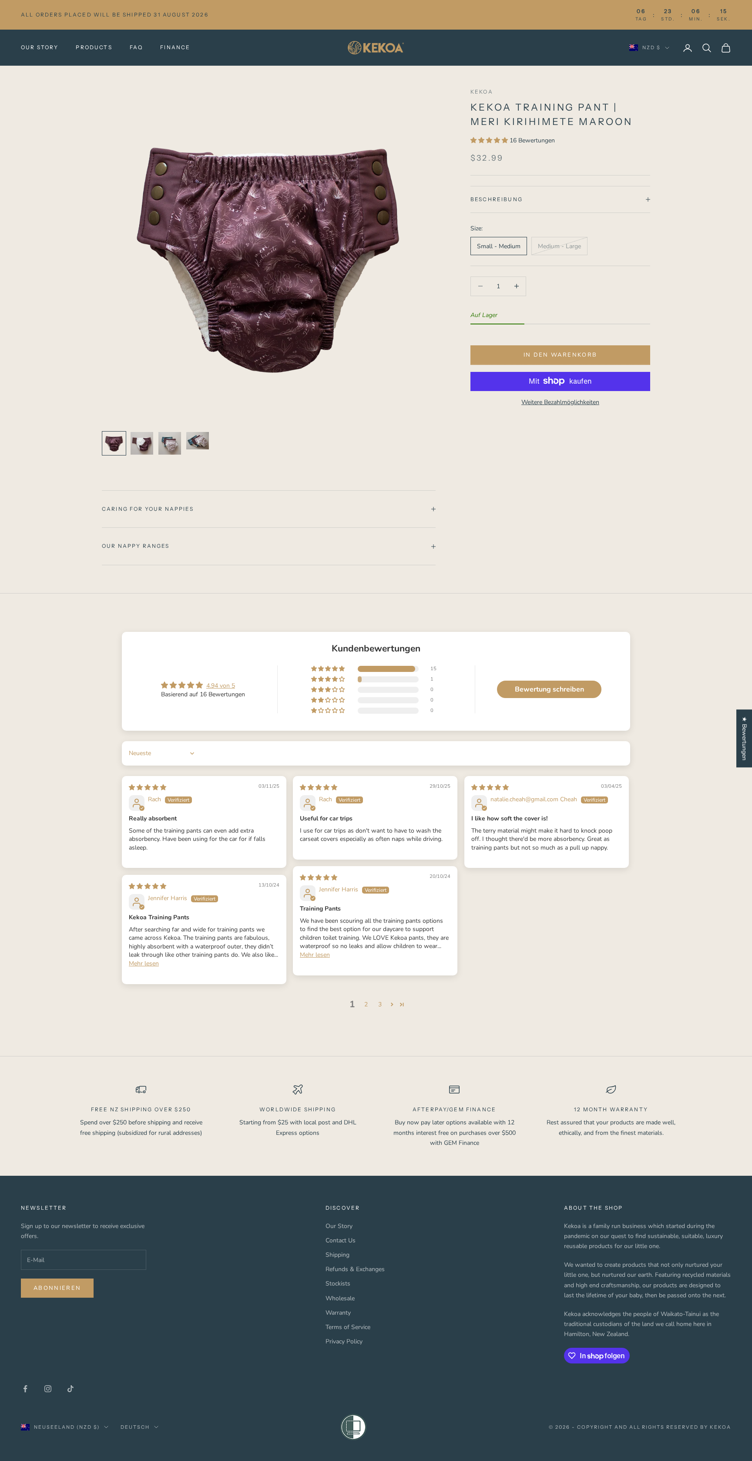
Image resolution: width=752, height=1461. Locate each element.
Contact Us (341, 1240)
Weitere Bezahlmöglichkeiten (560, 402)
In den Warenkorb (560, 355)
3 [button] (380, 1004)
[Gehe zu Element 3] (170, 443)
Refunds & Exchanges (355, 1269)
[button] (490, 140)
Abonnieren (57, 1288)
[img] (147, 787)
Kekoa (481, 91)
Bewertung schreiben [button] (549, 689)
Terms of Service (348, 1327)
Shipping (337, 1255)
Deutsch (135, 1427)
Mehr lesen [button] (315, 955)
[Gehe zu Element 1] (114, 443)
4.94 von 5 (220, 686)
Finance (175, 47)
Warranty (338, 1313)
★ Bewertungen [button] (744, 738)
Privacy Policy (344, 1341)
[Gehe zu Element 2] (142, 443)
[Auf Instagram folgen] (48, 1388)
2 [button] (366, 1004)
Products (94, 47)
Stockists (338, 1283)
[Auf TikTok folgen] (70, 1388)
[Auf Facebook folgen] (25, 1388)
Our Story (39, 47)
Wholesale (340, 1298)
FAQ (136, 47)
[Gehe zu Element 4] (197, 440)
